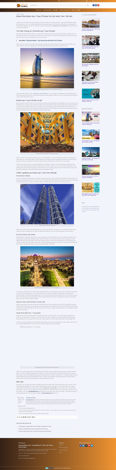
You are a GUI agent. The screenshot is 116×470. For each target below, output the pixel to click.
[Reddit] (25, 417)
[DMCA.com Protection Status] (49, 468)
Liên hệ (23, 1)
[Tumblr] (27, 417)
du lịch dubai (90, 206)
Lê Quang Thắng (29, 399)
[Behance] (17, 417)
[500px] (34, 417)
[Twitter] (29, 417)
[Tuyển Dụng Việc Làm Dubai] (22, 5)
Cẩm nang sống (47, 10)
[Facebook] (19, 417)
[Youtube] (32, 417)
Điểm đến (55, 10)
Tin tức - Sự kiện (19, 14)
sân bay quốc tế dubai (93, 208)
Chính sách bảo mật (63, 450)
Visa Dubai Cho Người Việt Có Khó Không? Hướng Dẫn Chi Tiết (35, 426)
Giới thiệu (18, 1)
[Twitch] (30, 417)
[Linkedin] (21, 417)
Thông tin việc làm (65, 10)
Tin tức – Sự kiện (75, 10)
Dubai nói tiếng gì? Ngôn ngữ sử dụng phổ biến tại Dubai (33, 429)
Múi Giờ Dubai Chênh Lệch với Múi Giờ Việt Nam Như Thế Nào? (35, 431)
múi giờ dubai (86, 208)
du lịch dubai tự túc (47, 393)
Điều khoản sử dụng (63, 447)
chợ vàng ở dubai (85, 206)
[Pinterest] (23, 417)
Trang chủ (38, 10)
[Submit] (88, 5)
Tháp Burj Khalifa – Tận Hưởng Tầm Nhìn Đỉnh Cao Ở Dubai (44, 40)
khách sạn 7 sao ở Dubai (39, 93)
